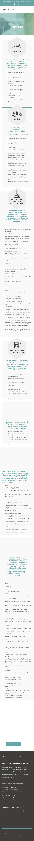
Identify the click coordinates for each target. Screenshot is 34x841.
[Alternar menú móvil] (31, 8)
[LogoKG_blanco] (11, 756)
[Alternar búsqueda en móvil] (27, 8)
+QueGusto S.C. (23, 835)
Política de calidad (8, 777)
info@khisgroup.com (26, 1)
